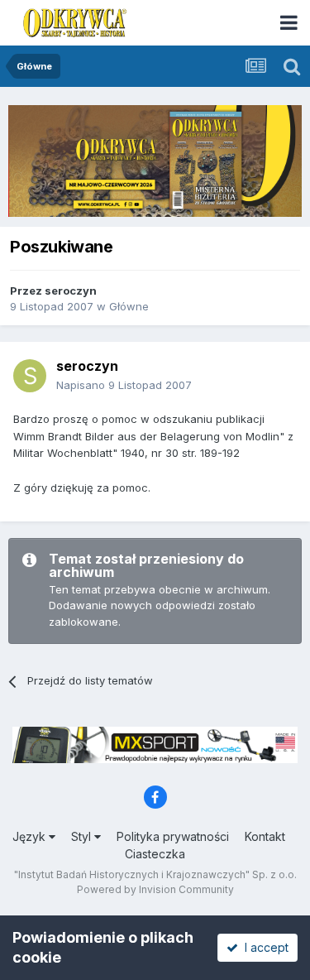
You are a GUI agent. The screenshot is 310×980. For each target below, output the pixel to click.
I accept (263, 947)
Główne (129, 306)
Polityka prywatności (173, 836)
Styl (82, 836)
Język (30, 836)
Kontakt (265, 836)
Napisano (124, 385)
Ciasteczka (155, 854)
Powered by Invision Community (155, 889)
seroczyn (71, 290)
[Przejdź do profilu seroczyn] (29, 375)
